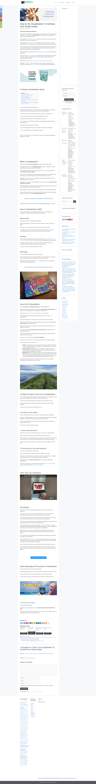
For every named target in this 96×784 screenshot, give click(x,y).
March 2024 (64, 314)
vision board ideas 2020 (23, 737)
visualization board (22, 747)
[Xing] (36, 622)
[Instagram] (66, 219)
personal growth (31, 530)
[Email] (42, 622)
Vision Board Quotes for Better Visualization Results (29, 639)
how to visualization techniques (33, 638)
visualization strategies (34, 539)
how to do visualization (36, 637)
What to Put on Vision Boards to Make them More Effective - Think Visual (69, 263)
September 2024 (65, 304)
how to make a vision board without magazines (24, 725)
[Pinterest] (1, 16)
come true (38, 260)
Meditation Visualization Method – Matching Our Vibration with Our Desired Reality (72, 143)
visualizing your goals (29, 178)
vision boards (23, 742)
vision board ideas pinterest (23, 741)
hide (26, 93)
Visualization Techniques (25, 636)
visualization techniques (31, 39)
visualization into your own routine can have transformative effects (39, 60)
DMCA (32, 706)
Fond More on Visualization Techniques (38, 557)
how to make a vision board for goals (24, 718)
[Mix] (33, 622)
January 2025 (65, 300)
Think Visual (71, 118)
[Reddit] (29, 622)
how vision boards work (25, 727)
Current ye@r (23, 691)
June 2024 (64, 309)
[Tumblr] (38, 622)
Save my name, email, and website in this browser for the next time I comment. (37, 685)
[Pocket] (44, 622)
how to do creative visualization (26, 637)
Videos (74, 2)
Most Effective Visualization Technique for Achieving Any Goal (67, 277)
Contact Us (33, 716)
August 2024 (64, 306)
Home (56, 2)
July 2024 (64, 307)
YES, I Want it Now (69, 99)
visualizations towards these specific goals (34, 313)
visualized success (53, 355)
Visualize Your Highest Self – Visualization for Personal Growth (68, 290)
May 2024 (64, 311)
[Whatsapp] (35, 622)
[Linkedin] (25, 622)
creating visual (49, 315)
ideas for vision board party (24, 728)
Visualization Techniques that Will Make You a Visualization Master (32, 640)
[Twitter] (23, 622)
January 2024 (65, 317)
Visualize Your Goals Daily (29, 657)
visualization (29, 42)
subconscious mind (30, 36)
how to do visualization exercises (46, 637)
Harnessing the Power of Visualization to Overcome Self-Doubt (68, 236)
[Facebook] (21, 622)
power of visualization (31, 55)
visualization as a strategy (42, 51)
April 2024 (64, 312)
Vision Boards (61, 2)
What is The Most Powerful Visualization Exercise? (68, 283)
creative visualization (24, 704)
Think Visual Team (71, 148)
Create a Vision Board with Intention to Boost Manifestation (68, 266)
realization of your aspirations (37, 464)
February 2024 (65, 316)
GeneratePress (53, 782)
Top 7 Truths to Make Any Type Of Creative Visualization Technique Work (39, 653)
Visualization (68, 2)
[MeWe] (31, 622)
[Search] (74, 201)
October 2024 (65, 302)
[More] (46, 622)
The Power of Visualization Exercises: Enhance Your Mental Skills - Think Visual (68, 281)
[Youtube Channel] (72, 219)
